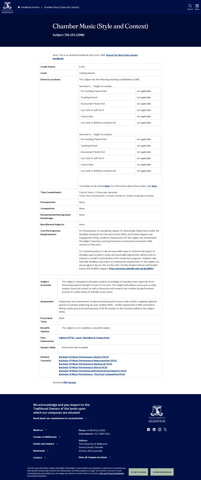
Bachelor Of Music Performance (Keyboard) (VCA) (85, 364)
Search (190, 9)
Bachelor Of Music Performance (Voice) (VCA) (83, 367)
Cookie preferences (162, 472)
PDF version (69, 382)
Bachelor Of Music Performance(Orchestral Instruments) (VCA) (93, 370)
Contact (37, 457)
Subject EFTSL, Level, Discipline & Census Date (84, 337)
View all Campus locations (93, 457)
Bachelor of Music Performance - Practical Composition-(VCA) (92, 374)
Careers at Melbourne (45, 436)
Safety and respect (43, 443)
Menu (197, 9)
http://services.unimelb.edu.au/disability (131, 268)
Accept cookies (138, 472)
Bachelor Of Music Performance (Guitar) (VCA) (84, 357)
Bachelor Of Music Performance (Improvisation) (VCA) (88, 360)
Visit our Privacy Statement (112, 473)
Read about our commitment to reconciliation (58, 418)
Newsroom (39, 450)
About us (38, 430)
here (107, 186)
